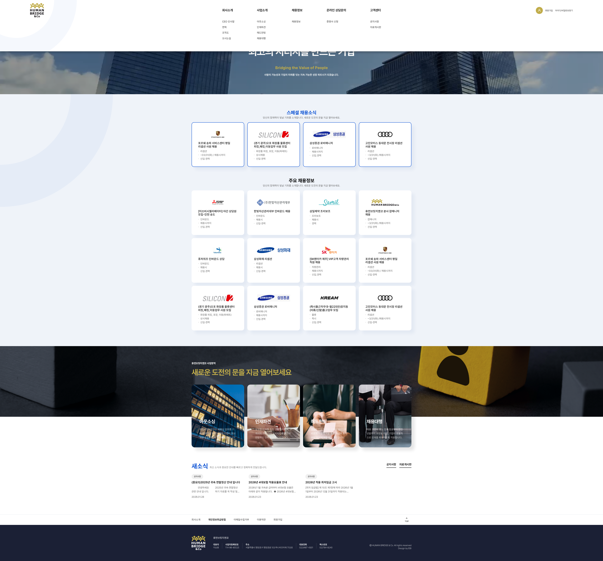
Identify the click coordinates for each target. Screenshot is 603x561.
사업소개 (262, 10)
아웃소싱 (261, 21)
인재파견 (261, 27)
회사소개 (227, 10)
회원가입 (549, 10)
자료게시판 (375, 27)
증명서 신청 (332, 21)
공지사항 (374, 21)
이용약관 (261, 519)
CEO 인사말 (228, 21)
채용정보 (297, 10)
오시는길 (226, 38)
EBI (409, 548)
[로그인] (539, 10)
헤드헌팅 (261, 32)
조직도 (225, 32)
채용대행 (261, 38)
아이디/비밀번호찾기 (564, 10)
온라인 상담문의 (336, 10)
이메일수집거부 (241, 519)
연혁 (224, 27)
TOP (407, 521)
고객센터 (375, 10)
